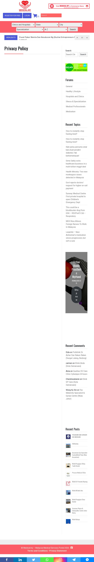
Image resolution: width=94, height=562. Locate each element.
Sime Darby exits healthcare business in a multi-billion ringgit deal (76, 164)
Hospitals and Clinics (75, 96)
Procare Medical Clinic (79, 473)
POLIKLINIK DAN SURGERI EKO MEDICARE (79, 436)
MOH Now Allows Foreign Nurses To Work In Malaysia (76, 224)
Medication (70, 111)
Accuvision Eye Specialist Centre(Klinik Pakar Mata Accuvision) (79, 455)
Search (68, 50)
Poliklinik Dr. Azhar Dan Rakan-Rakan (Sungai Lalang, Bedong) (76, 355)
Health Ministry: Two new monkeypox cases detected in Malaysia (76, 175)
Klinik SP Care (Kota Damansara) (76, 382)
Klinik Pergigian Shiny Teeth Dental (78, 465)
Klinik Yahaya (76, 519)
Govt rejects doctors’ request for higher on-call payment (76, 185)
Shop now (76, 295)
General (69, 86)
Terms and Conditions (37, 551)
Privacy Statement (58, 551)
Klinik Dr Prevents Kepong (79, 482)
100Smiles (75, 444)
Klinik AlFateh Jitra (77, 490)
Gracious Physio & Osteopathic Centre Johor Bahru (79, 510)
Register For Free (12, 16)
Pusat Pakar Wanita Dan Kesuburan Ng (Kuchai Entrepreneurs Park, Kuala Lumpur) (51, 38)
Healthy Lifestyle (73, 91)
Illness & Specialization (76, 101)
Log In (27, 16)
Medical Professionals (75, 106)
